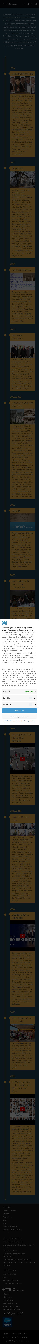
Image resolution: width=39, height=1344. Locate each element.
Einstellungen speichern (19, 717)
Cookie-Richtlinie (10, 721)
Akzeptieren (19, 711)
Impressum (30, 721)
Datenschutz (21, 721)
